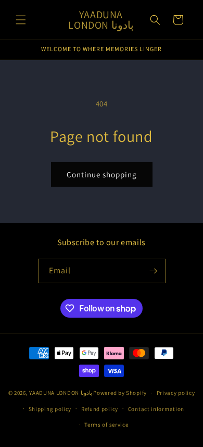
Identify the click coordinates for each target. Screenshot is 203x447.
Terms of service (106, 424)
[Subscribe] (153, 271)
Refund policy (99, 409)
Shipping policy (50, 409)
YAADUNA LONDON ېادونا (60, 392)
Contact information (156, 409)
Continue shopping (102, 174)
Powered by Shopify (120, 392)
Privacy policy (176, 392)
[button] (20, 19)
